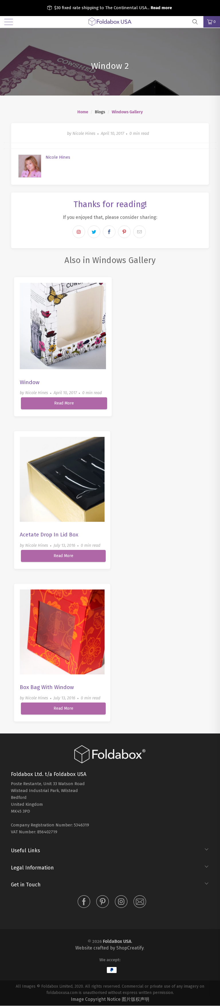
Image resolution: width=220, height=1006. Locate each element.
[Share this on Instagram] (78, 231)
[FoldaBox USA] (110, 22)
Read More (64, 403)
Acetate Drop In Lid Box (49, 534)
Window (30, 382)
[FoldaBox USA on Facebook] (84, 902)
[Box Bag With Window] (62, 631)
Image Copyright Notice (96, 999)
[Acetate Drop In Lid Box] (62, 479)
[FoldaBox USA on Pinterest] (102, 902)
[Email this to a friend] (139, 231)
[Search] (197, 21)
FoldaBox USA (117, 941)
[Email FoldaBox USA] (139, 902)
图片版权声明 (135, 999)
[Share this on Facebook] (109, 231)
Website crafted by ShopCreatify (109, 948)
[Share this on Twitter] (94, 231)
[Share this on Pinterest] (124, 231)
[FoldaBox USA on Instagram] (121, 902)
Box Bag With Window (47, 687)
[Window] (63, 326)
